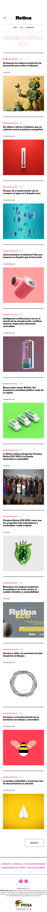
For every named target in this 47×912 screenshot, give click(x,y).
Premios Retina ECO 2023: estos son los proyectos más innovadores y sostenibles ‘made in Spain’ (22, 523)
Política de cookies (36, 868)
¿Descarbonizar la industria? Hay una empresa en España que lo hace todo (22, 256)
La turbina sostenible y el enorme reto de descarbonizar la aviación (23, 782)
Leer (15, 27)
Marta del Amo (10, 136)
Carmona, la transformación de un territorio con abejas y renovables (21, 718)
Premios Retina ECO (10, 59)
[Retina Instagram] (26, 881)
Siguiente (34, 843)
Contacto (6, 864)
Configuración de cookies (13, 868)
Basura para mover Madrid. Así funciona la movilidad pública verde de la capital (23, 390)
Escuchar (30, 27)
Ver (21, 27)
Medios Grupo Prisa (23, 909)
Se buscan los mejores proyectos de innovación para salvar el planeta (22, 64)
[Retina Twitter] (21, 881)
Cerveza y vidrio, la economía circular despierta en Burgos (23, 654)
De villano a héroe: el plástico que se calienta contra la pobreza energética (23, 128)
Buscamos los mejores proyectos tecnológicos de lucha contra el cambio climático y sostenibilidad (21, 589)
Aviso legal (17, 864)
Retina (8, 72)
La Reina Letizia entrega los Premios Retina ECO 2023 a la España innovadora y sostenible (22, 456)
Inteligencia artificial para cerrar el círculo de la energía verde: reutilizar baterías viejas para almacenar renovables (22, 322)
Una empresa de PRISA (23, 903)
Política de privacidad (35, 864)
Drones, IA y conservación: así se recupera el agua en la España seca (21, 192)
